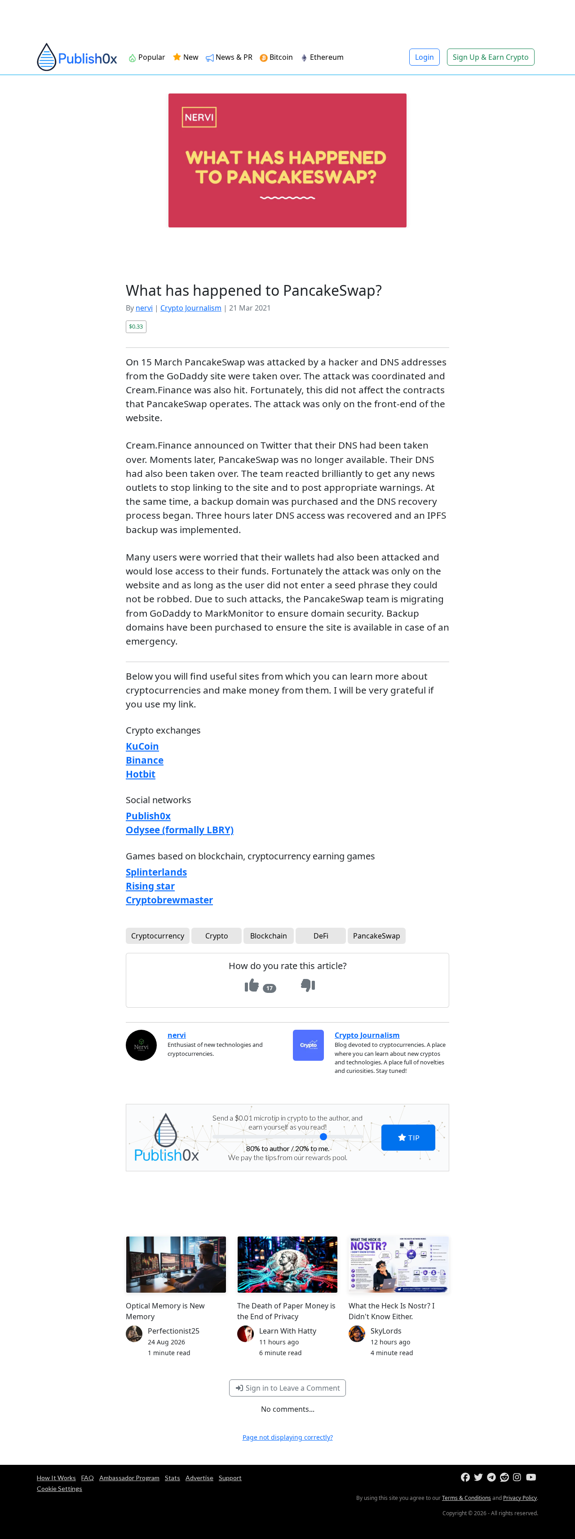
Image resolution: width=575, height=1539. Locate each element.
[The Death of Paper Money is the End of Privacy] (287, 1264)
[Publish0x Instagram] (518, 1477)
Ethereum (326, 57)
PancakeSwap (376, 936)
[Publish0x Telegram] (492, 1477)
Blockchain (268, 936)
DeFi (321, 936)
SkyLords (386, 1331)
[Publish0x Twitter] (479, 1477)
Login (424, 57)
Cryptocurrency (157, 936)
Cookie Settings (59, 1488)
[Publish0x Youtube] (531, 1477)
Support (230, 1477)
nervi (144, 308)
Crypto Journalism (190, 308)
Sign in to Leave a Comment (292, 1388)
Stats (172, 1477)
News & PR (233, 57)
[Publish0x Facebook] (466, 1477)
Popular (151, 57)
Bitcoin (280, 57)
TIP (413, 1137)
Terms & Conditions (466, 1498)
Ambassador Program (129, 1477)
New (190, 57)
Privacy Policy (520, 1498)
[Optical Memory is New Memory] (176, 1264)
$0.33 (136, 326)
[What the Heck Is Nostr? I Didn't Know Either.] (399, 1264)
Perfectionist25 (173, 1331)
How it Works (56, 1477)
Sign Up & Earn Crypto (491, 57)
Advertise (199, 1477)
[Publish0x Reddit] (505, 1477)
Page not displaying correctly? (288, 1437)
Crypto (216, 936)
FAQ (87, 1477)
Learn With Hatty (287, 1331)
